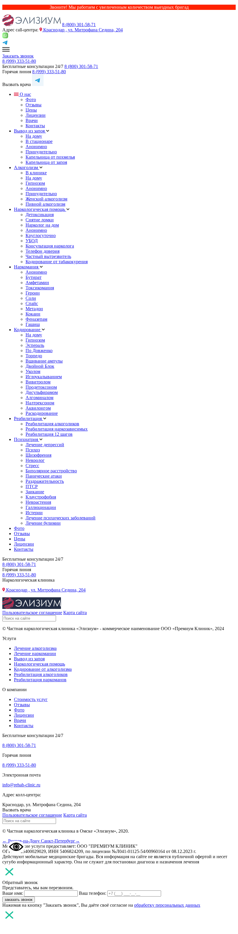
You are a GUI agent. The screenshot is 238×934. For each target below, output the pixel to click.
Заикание (35, 491)
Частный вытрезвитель (48, 256)
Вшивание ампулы (44, 360)
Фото (31, 99)
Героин (33, 293)
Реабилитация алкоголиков (52, 423)
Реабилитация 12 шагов (49, 434)
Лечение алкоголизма (35, 648)
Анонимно (36, 146)
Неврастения (38, 502)
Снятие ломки (40, 219)
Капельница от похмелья (50, 157)
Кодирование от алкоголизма (43, 669)
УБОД (32, 240)
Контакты (35, 125)
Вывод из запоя (30, 130)
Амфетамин (37, 282)
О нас (25, 94)
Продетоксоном (41, 387)
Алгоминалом (39, 397)
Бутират (34, 277)
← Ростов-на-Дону (21, 840)
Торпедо (34, 355)
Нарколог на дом (42, 225)
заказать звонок (19, 899)
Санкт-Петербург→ (60, 840)
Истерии (34, 512)
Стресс (32, 465)
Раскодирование (42, 413)
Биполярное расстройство (51, 470)
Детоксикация (40, 214)
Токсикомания (40, 287)
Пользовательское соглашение (32, 612)
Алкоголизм (26, 167)
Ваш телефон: (92, 893)
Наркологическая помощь (40, 209)
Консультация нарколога (50, 245)
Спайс (32, 303)
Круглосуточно (41, 235)
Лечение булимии (43, 523)
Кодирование (28, 329)
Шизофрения (38, 455)
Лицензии (36, 115)
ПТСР (32, 486)
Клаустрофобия (41, 496)
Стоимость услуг (31, 699)
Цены (31, 109)
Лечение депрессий (45, 444)
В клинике (36, 172)
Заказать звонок (18, 55)
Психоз (33, 449)
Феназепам (36, 319)
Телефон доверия (42, 251)
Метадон (34, 308)
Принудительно (41, 151)
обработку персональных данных (167, 905)
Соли (31, 298)
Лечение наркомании (35, 653)
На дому (34, 136)
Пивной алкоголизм (45, 204)
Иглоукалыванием (44, 376)
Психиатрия (26, 439)
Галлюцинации (41, 507)
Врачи (32, 120)
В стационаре (39, 141)
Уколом (33, 371)
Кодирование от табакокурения (57, 261)
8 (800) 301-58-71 (79, 24)
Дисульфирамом (42, 392)
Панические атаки (44, 476)
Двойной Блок (40, 366)
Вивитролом (38, 381)
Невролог (35, 460)
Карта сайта (75, 612)
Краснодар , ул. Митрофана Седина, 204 (82, 29)
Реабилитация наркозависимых (57, 428)
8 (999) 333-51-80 (19, 61)
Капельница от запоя (46, 162)
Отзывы (34, 104)
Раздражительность (45, 481)
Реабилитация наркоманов (40, 679)
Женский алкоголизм (46, 198)
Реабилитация (28, 418)
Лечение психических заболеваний (60, 517)
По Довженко (39, 350)
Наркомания (26, 266)
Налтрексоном (40, 402)
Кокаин (33, 313)
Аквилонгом (38, 408)
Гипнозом (35, 183)
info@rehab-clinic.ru (21, 784)
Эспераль (35, 345)
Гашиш (33, 324)
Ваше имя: (12, 893)
